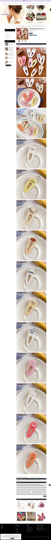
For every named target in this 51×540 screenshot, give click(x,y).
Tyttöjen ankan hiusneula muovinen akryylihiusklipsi (31, 510)
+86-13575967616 (40, 3)
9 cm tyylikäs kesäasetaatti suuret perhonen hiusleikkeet (41, 521)
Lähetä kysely (9, 3)
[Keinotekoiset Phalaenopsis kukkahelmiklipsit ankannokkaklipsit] (21, 516)
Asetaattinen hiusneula (24, 480)
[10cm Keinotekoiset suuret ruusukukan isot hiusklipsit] (41, 505)
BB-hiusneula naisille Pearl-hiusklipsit (21, 510)
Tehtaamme (20, 3)
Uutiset (13, 3)
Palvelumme (16, 3)
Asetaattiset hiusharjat (30, 480)
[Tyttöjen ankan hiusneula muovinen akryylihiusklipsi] (31, 505)
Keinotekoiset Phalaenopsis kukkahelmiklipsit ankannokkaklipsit (21, 521)
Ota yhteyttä (24, 3)
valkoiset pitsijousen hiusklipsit (31, 521)
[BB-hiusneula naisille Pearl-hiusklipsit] (21, 505)
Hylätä (8, 538)
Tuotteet (6, 3)
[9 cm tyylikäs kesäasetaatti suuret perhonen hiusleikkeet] (41, 516)
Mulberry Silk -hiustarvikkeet (30, 529)
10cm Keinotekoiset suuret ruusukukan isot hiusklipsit (41, 510)
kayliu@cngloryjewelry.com (32, 3)
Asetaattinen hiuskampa (36, 480)
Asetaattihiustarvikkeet (29, 527)
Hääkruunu (40, 480)
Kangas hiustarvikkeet (7, 33)
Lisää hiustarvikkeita (7, 38)
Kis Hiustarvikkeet (7, 36)
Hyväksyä (12, 538)
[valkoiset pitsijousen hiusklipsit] (31, 516)
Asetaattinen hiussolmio (19, 480)
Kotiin (3, 3)
